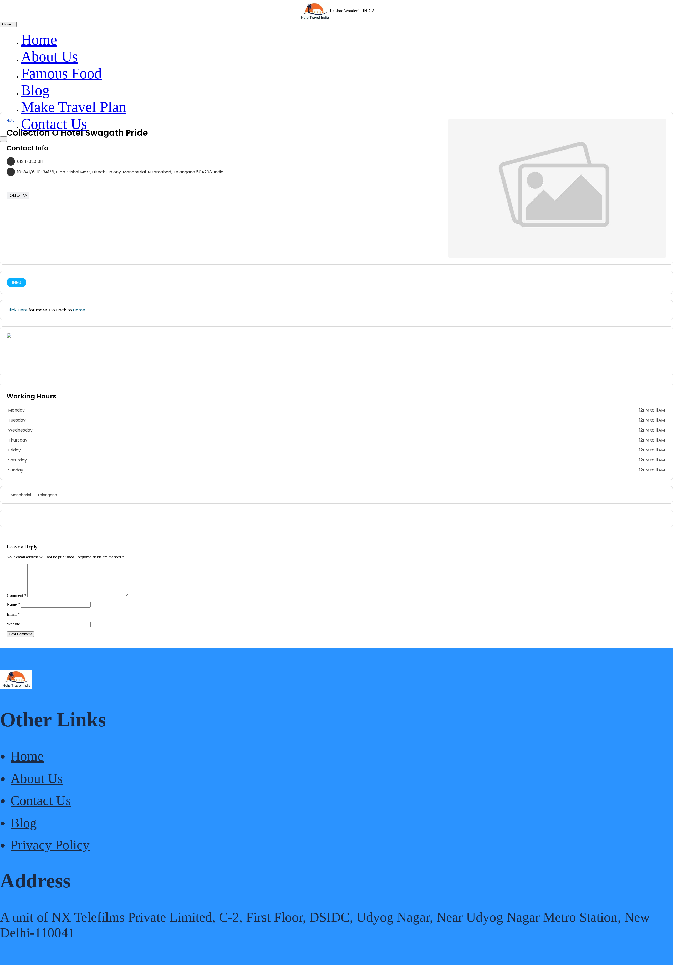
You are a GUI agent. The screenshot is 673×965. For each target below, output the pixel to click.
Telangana (47, 495)
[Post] (22, 518)
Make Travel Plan (73, 107)
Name (13, 604)
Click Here (17, 310)
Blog (35, 90)
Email (13, 614)
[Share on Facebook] (30, 518)
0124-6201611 (30, 161)
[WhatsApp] (8, 518)
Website (13, 624)
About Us (49, 56)
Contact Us (54, 124)
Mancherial (21, 495)
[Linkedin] (15, 518)
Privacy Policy (50, 844)
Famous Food (61, 73)
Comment (16, 595)
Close (7, 24)
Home (39, 40)
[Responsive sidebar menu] (3, 139)
